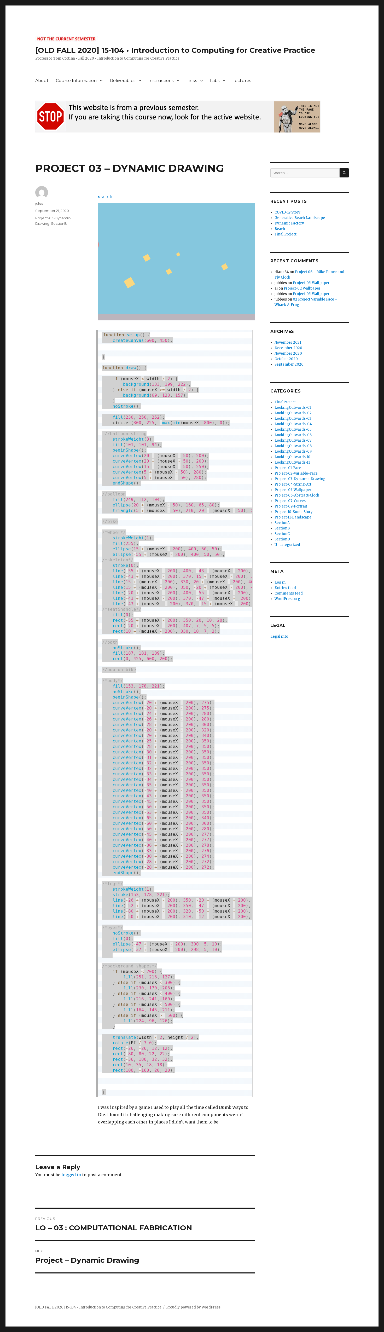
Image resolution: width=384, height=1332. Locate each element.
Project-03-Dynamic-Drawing (300, 479)
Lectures (241, 80)
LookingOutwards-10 (292, 457)
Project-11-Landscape (293, 517)
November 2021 (288, 342)
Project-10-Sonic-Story (294, 512)
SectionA (282, 523)
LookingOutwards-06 (293, 435)
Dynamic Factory (289, 223)
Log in (280, 582)
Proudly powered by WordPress (193, 1307)
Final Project (285, 234)
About (42, 80)
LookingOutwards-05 (293, 429)
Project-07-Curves (290, 501)
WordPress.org (287, 599)
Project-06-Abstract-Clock (297, 495)
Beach (280, 229)
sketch (105, 196)
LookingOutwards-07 (293, 440)
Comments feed (289, 593)
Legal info (279, 636)
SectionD (282, 539)
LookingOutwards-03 (293, 418)
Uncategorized (287, 545)
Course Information (76, 80)
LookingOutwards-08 (293, 446)
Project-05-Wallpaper (311, 294)
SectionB (59, 223)
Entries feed (285, 588)
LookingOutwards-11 (292, 462)
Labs (214, 80)
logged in (71, 1174)
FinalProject (285, 402)
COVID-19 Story (287, 212)
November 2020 (288, 353)
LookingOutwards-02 (293, 413)
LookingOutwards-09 (293, 451)
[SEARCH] (344, 172)
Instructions (160, 80)
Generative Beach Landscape (300, 218)
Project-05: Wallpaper (311, 283)
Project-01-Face (288, 468)
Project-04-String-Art (293, 484)
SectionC (282, 534)
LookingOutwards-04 (293, 424)
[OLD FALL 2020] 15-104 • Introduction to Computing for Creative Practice (175, 50)
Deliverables (122, 80)
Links (192, 80)
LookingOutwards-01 (293, 407)
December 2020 (288, 348)
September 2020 (289, 364)
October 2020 (286, 359)
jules (39, 203)
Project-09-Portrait (291, 506)
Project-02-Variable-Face (296, 473)
